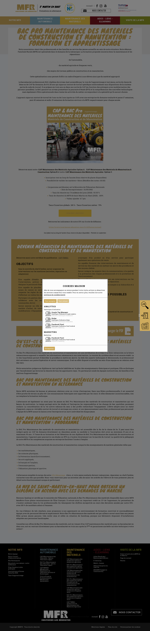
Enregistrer (49, 348)
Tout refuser (63, 301)
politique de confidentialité (54, 295)
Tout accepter (50, 301)
